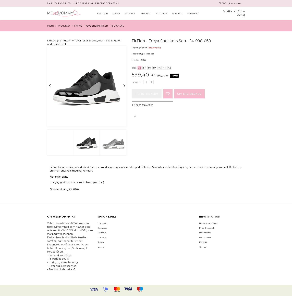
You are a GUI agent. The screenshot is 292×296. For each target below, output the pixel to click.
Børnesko (102, 228)
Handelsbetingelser (208, 223)
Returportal (205, 237)
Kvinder (102, 13)
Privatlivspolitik (206, 228)
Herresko (102, 232)
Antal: (135, 82)
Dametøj (102, 237)
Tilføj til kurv (146, 94)
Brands (145, 13)
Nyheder (161, 13)
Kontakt (193, 13)
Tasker (101, 242)
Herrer (130, 13)
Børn (116, 13)
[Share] (135, 116)
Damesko (102, 223)
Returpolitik (205, 232)
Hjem (50, 25)
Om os (202, 247)
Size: (134, 67)
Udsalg (177, 13)
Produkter (64, 25)
